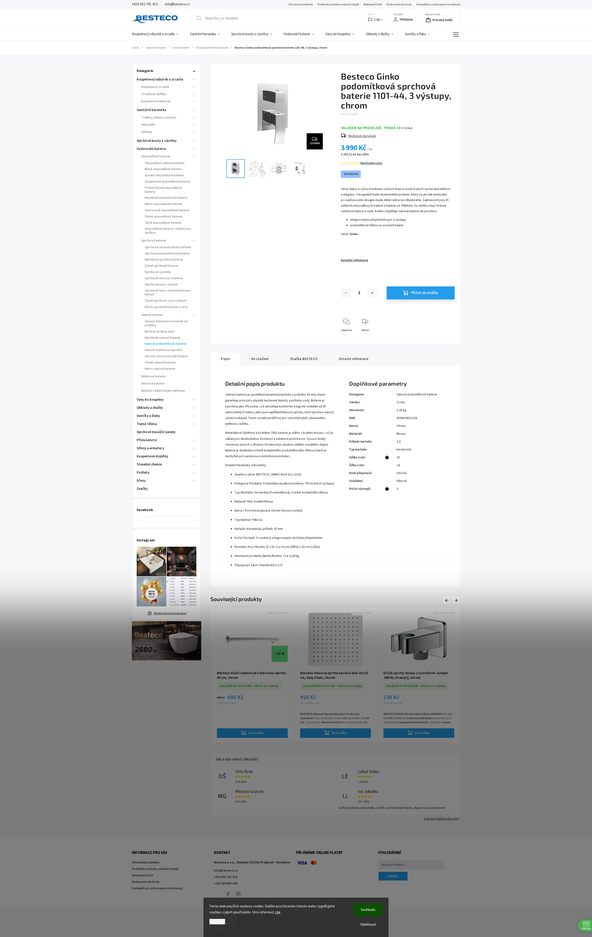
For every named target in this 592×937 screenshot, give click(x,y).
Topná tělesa (147, 424)
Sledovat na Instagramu (170, 613)
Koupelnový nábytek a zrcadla (160, 79)
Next (456, 600)
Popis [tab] (225, 358)
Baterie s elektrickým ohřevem (163, 390)
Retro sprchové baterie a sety (166, 307)
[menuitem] (158, 34)
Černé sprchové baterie (161, 266)
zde (278, 912)
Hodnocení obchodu (399, 4)
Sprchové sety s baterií (161, 284)
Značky (142, 488)
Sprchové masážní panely (156, 432)
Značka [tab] (304, 358)
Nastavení (217, 921)
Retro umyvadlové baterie (163, 204)
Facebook (227, 893)
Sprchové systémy (158, 272)
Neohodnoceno (371, 163)
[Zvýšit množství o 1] (372, 293)
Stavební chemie (149, 464)
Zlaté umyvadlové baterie (163, 222)
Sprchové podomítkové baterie (167, 253)
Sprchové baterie (153, 240)
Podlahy (143, 472)
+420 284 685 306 (225, 883)
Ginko (354, 234)
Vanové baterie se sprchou (163, 350)
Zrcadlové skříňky (153, 94)
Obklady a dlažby (150, 407)
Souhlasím (368, 909)
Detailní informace (354, 260)
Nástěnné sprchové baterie (164, 259)
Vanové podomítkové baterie (165, 343)
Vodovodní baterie (151, 148)
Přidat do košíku (424, 293)
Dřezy (141, 480)
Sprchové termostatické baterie (168, 247)
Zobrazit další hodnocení (441, 818)
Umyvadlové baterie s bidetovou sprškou (168, 230)
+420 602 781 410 (225, 877)
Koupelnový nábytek (155, 101)
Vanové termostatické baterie (166, 356)
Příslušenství (147, 440)
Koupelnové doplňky (152, 456)
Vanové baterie (152, 315)
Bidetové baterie (153, 376)
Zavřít (447, 338)
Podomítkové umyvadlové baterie (163, 190)
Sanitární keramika (151, 110)
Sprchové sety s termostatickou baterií (168, 292)
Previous (447, 600)
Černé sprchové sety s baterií (165, 300)
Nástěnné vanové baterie (162, 337)
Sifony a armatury (150, 448)
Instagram (238, 893)
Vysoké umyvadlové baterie (164, 175)
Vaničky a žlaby (148, 415)
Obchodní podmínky (300, 4)
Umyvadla (148, 124)
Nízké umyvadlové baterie (163, 169)
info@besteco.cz (226, 870)
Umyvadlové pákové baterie (165, 163)
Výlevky (146, 132)
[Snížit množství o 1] (346, 293)
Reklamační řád (373, 4)
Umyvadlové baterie (155, 156)
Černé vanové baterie (160, 362)
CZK (377, 20)
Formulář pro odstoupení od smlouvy (438, 4)
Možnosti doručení (362, 136)
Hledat (393, 876)
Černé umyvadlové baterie (163, 216)
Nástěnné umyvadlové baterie (166, 197)
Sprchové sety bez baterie (164, 278)
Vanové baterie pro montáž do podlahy (166, 323)
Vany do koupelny (150, 399)
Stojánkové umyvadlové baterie (167, 181)
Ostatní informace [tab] (354, 358)
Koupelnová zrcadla (155, 87)
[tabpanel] (252, 675)
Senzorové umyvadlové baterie (167, 210)
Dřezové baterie (153, 383)
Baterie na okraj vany (159, 331)
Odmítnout (368, 924)
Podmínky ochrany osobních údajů (338, 4)
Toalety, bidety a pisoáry (159, 117)
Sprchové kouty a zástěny (156, 140)
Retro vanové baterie (160, 368)
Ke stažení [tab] (260, 358)
